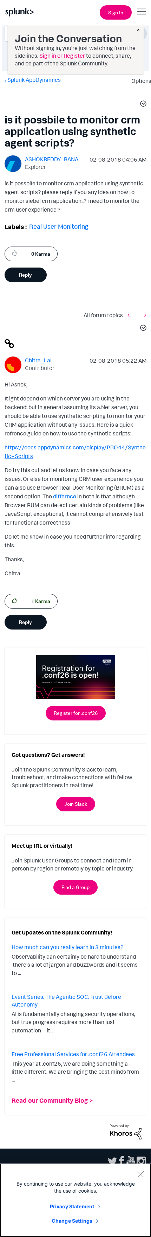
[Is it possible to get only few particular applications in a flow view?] (130, 315)
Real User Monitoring (58, 226)
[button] (142, 104)
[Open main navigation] (141, 11)
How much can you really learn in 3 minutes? (67, 947)
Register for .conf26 (76, 713)
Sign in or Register (62, 55)
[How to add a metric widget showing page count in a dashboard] (143, 315)
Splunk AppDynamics (34, 79)
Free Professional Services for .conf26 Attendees (73, 1054)
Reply (25, 275)
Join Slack (75, 804)
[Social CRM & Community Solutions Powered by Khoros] (126, 1131)
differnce (64, 496)
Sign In (115, 12)
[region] (75, 1200)
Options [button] (139, 80)
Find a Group (75, 887)
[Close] (140, 1174)
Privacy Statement (72, 1206)
